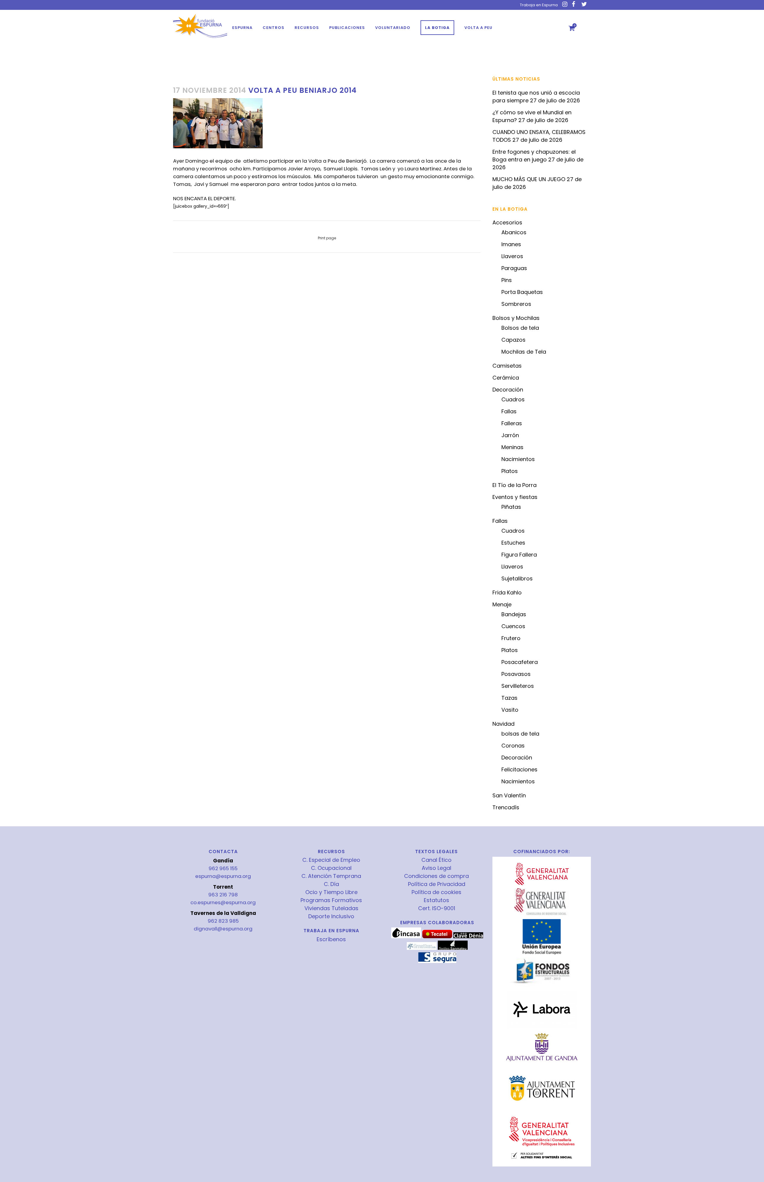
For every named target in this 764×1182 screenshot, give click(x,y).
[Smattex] (422, 948)
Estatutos (436, 900)
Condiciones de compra (436, 876)
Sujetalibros (517, 578)
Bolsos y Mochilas (516, 318)
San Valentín (509, 795)
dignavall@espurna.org (223, 928)
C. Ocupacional (331, 868)
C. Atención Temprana (331, 876)
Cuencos (513, 626)
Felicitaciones (519, 769)
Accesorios (507, 222)
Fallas (509, 411)
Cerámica (505, 377)
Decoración (507, 389)
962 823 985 (223, 920)
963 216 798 (223, 894)
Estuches (513, 542)
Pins (506, 280)
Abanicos (513, 232)
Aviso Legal (436, 868)
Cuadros (513, 399)
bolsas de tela (520, 733)
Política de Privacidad (436, 884)
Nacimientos (518, 459)
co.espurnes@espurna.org (223, 902)
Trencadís (505, 807)
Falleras (511, 423)
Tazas (509, 698)
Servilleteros (517, 686)
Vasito (509, 709)
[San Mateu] (453, 948)
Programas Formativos (331, 900)
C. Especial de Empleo (331, 860)
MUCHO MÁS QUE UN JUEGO (528, 179)
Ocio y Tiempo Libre (331, 892)
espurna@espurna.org (223, 876)
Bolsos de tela (520, 328)
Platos (509, 471)
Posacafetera (519, 662)
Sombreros (516, 304)
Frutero (510, 638)
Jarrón (510, 435)
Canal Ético (436, 860)
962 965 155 (223, 868)
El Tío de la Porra (514, 485)
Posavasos (516, 674)
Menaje (502, 604)
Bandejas (513, 614)
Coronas (513, 745)
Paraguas (514, 268)
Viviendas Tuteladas (331, 908)
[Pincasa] (406, 937)
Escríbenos (331, 939)
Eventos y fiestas (514, 497)
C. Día (331, 884)
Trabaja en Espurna (539, 5)
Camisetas (507, 365)
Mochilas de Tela (523, 351)
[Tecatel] (437, 937)
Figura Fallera (519, 554)
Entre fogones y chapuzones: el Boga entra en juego (534, 155)
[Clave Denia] (468, 937)
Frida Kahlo (507, 592)
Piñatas (511, 507)
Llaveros (512, 256)
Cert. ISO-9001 (436, 908)
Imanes (511, 244)
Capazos (513, 339)
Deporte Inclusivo (331, 916)
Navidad (503, 724)
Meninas (512, 447)
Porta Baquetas (522, 292)
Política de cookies (436, 892)
